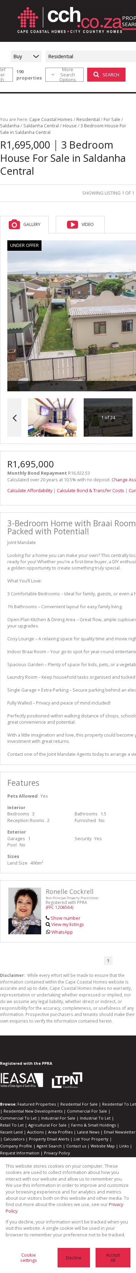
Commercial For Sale (87, 1111)
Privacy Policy (57, 1152)
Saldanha (10, 125)
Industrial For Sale (58, 1118)
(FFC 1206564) (59, 907)
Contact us (76, 1145)
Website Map (103, 1145)
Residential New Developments (32, 1111)
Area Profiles (60, 1132)
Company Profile (16, 1145)
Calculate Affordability (29, 490)
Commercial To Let (18, 1118)
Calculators (13, 1139)
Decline (74, 1258)
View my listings (67, 924)
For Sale (112, 119)
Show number (65, 918)
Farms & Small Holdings (93, 1125)
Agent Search (49, 1145)
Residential (88, 119)
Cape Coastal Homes (51, 119)
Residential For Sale (79, 1104)
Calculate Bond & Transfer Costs (90, 490)
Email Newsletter (120, 1132)
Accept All (113, 1257)
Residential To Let (119, 1104)
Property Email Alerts (49, 1139)
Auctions (35, 1132)
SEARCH (111, 74)
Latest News (88, 1132)
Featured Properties (36, 1104)
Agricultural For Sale (47, 1125)
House (70, 125)
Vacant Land (11, 1132)
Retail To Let (12, 1125)
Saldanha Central (41, 125)
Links (124, 1145)
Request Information (19, 1152)
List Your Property (91, 1139)
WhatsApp (62, 932)
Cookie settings (28, 1257)
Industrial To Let (95, 1118)
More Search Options (67, 75)
